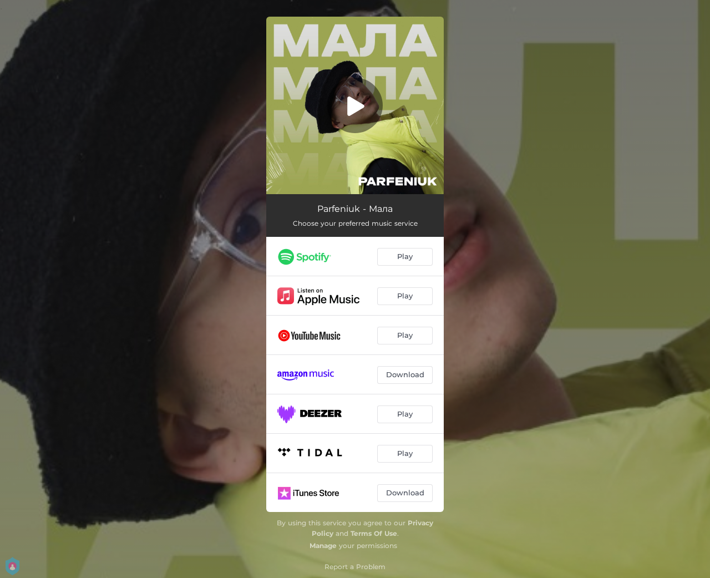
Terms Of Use (374, 533)
